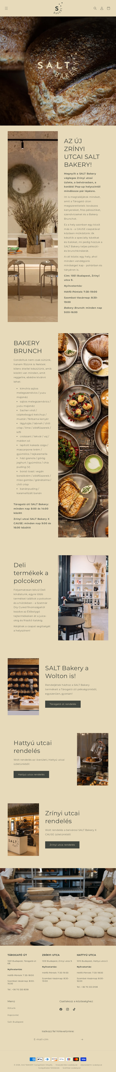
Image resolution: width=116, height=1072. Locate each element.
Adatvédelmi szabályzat (91, 1065)
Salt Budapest (16, 1022)
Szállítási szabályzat (72, 1068)
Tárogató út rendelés (63, 704)
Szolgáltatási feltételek (49, 1068)
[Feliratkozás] (82, 1039)
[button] (6, 8)
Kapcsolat (13, 1015)
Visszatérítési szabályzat (67, 1065)
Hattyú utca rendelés (31, 774)
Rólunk (12, 1008)
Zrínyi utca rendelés (62, 844)
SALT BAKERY (27, 1065)
